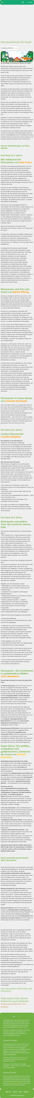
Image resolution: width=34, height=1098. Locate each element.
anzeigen (15, 48)
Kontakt (15, 1091)
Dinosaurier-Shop (14, 1083)
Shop (20, 1091)
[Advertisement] (17, 22)
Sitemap (26, 1091)
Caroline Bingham (11, 436)
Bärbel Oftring (21, 292)
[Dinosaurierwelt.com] (2, 2)
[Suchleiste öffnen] (23, 2)
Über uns (8, 1091)
